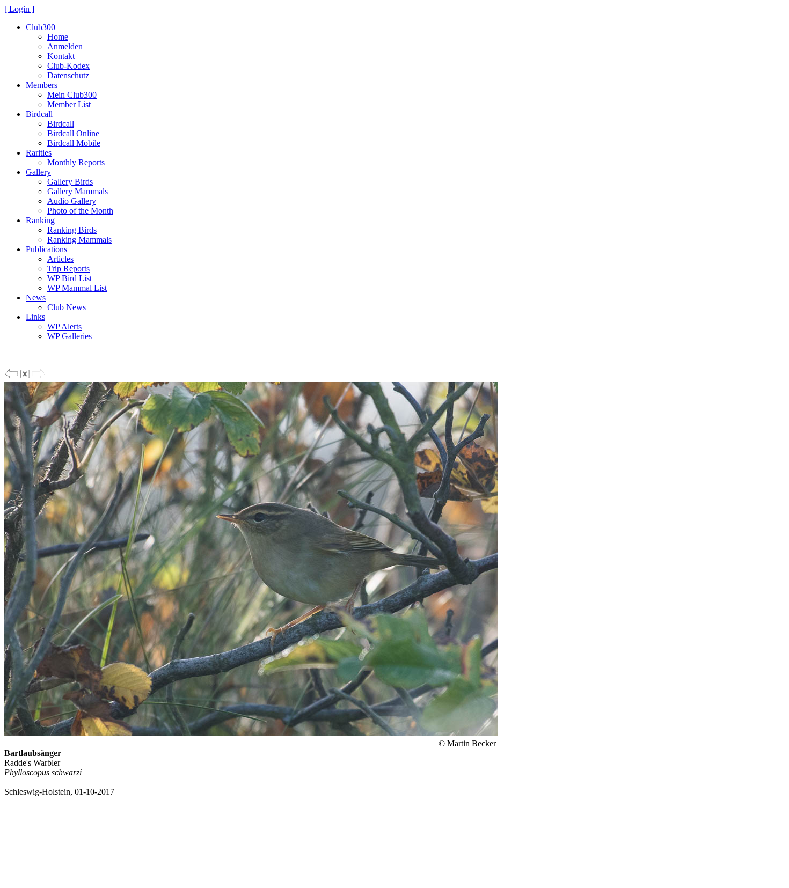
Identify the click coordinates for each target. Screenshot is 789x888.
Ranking (40, 220)
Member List (69, 104)
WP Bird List (69, 278)
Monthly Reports (76, 162)
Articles (60, 258)
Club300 (40, 27)
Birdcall (39, 114)
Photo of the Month (80, 210)
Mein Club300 (72, 94)
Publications (46, 249)
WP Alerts (64, 326)
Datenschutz (68, 75)
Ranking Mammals (79, 239)
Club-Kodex (68, 65)
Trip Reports (68, 268)
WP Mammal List (77, 287)
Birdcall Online (73, 133)
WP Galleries (69, 336)
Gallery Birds (70, 181)
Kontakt (61, 56)
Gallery (38, 172)
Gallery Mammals (77, 191)
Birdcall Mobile (73, 143)
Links (35, 316)
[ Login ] (19, 8)
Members (41, 85)
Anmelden (65, 46)
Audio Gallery (71, 201)
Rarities (39, 152)
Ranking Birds (72, 229)
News (36, 297)
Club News (66, 307)
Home (57, 36)
